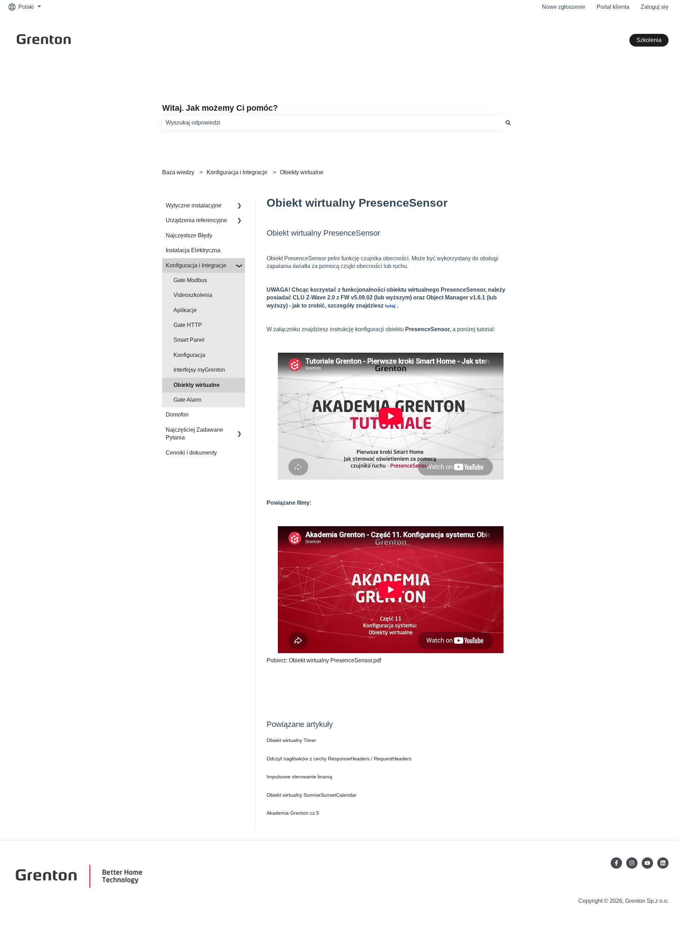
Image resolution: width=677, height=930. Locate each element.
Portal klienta (613, 7)
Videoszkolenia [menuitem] (192, 295)
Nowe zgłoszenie (563, 7)
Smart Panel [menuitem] (189, 340)
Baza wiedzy (178, 172)
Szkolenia (648, 40)
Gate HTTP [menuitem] (187, 325)
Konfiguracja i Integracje (237, 172)
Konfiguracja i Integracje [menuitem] (196, 265)
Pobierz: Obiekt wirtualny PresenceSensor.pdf (324, 660)
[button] (239, 206)
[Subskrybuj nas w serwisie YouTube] (647, 863)
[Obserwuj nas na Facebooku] (616, 863)
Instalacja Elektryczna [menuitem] (193, 250)
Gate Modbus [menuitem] (190, 280)
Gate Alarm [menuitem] (187, 400)
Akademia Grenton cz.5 (293, 813)
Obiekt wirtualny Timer (291, 740)
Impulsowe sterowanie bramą (299, 776)
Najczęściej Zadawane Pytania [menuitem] (194, 433)
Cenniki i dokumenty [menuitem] (191, 453)
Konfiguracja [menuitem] (189, 355)
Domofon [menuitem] (177, 415)
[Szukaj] (508, 122)
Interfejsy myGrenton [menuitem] (199, 370)
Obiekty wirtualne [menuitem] (196, 385)
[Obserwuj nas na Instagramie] (632, 863)
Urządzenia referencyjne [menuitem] (196, 220)
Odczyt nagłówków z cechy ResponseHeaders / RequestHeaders (339, 758)
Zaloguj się (655, 7)
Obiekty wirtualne (301, 172)
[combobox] (331, 122)
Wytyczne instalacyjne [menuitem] (193, 205)
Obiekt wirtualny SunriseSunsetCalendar (311, 795)
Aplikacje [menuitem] (185, 310)
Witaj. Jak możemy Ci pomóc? (220, 108)
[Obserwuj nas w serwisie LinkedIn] (663, 863)
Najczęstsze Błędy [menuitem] (189, 235)
